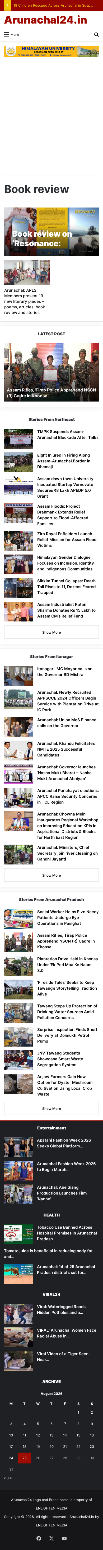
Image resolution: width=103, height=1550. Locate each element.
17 (11, 1446)
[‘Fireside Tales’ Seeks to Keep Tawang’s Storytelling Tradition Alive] (18, 989)
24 (11, 1458)
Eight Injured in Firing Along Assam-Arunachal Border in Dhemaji (63, 461)
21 (65, 1446)
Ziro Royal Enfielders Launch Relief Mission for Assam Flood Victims (66, 539)
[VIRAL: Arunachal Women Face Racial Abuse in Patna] (18, 1337)
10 (11, 1435)
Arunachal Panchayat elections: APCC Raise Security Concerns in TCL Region (68, 796)
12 (38, 1435)
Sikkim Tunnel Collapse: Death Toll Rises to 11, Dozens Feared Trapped (66, 586)
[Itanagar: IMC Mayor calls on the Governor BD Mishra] (18, 676)
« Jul (8, 1478)
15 (78, 1435)
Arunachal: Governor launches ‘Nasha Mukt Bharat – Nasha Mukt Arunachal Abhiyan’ (66, 772)
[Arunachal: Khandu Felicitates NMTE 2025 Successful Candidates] (18, 750)
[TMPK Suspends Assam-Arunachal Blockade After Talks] (18, 439)
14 (65, 1435)
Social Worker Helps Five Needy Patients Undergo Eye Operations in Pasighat (68, 917)
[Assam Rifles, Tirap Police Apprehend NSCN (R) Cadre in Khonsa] (18, 942)
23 (92, 1446)
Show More (51, 632)
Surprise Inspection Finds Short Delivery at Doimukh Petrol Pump (67, 1035)
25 (24, 1458)
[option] (51, 372)
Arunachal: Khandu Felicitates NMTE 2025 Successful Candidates (66, 749)
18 (24, 1446)
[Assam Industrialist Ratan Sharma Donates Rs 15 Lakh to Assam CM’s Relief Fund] (18, 611)
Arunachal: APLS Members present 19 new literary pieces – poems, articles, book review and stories (24, 301)
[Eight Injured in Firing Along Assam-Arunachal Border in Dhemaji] (18, 462)
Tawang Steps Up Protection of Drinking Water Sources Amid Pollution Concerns (67, 1011)
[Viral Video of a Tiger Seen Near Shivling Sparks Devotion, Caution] (18, 1361)
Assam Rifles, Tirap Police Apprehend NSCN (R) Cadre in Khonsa (66, 941)
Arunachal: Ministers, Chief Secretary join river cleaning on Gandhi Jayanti (67, 853)
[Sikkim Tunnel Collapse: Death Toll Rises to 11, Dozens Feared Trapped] (18, 588)
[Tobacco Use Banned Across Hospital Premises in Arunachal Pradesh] (18, 1234)
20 (51, 1446)
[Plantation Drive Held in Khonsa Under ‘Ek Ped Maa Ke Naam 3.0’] (18, 966)
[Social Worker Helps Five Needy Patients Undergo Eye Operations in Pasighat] (18, 919)
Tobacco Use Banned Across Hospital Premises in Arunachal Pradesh (67, 1233)
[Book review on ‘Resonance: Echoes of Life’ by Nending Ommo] (51, 232)
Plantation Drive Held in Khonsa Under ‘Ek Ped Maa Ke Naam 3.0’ (67, 964)
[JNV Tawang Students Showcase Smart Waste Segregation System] (18, 1060)
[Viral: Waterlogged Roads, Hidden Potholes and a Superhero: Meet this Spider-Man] (18, 1314)
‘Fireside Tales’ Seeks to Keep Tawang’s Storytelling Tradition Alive (67, 988)
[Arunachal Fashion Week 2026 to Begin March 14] (18, 1171)
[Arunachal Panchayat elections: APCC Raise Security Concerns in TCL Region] (18, 798)
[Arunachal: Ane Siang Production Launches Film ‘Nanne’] (18, 1194)
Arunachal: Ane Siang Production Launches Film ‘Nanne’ (62, 1193)
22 (78, 1446)
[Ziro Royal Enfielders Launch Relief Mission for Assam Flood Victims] (18, 541)
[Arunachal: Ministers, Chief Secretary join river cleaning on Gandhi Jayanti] (18, 854)
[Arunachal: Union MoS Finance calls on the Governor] (18, 727)
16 (92, 1435)
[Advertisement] (51, 119)
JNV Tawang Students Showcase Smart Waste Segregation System (60, 1059)
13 (51, 1435)
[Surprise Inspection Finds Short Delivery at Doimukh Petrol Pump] (18, 1037)
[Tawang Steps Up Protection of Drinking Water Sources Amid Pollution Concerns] (18, 1013)
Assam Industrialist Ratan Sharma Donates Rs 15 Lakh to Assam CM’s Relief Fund (66, 610)
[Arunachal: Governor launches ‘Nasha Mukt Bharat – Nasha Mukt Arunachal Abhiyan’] (18, 774)
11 (24, 1435)
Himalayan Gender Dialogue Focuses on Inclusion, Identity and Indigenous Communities (65, 563)
